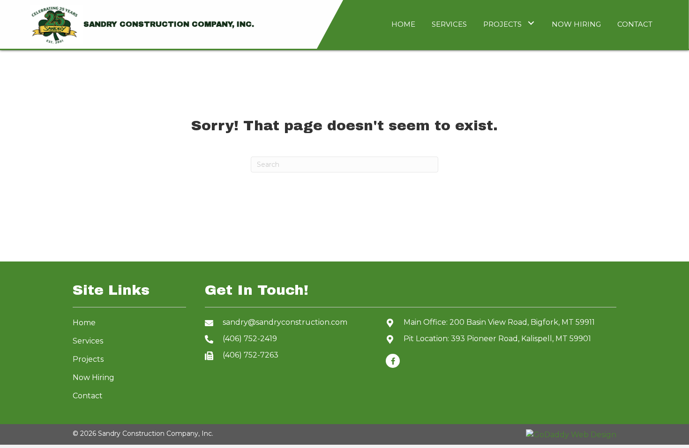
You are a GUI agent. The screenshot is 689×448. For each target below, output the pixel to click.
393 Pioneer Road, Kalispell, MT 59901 (521, 338)
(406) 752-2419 (250, 338)
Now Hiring (93, 377)
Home (84, 322)
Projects (88, 359)
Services (88, 340)
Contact (88, 395)
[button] (531, 23)
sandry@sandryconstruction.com (285, 322)
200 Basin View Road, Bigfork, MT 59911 (522, 322)
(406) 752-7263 (250, 355)
